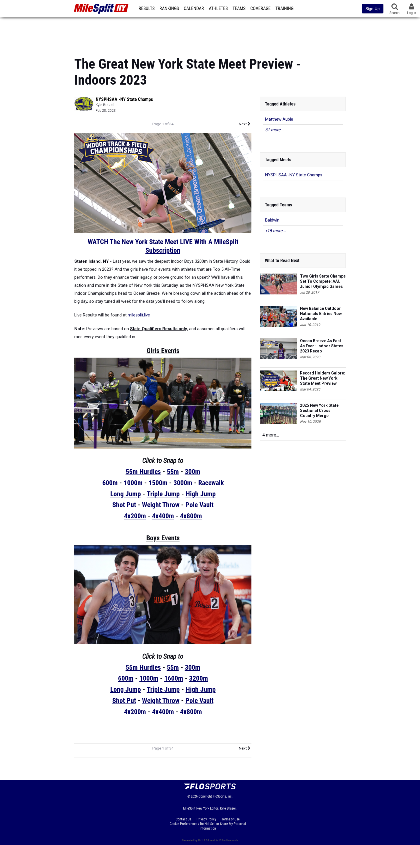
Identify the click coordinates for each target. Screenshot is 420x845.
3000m (182, 483)
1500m (158, 483)
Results (147, 8)
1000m (133, 483)
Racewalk (211, 483)
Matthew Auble (279, 119)
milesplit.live (139, 315)
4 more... (270, 435)
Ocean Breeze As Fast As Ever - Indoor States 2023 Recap (321, 345)
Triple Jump (163, 494)
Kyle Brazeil (105, 105)
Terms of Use (231, 819)
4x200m (135, 516)
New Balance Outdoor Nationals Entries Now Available (321, 313)
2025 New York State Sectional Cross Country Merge (319, 410)
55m (173, 472)
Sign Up (372, 8)
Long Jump (125, 494)
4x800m (191, 516)
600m (110, 483)
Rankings (169, 8)
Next (243, 124)
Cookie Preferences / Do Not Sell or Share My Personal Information (208, 826)
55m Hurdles (143, 472)
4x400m (163, 516)
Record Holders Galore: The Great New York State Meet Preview (322, 378)
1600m (173, 678)
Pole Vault (199, 505)
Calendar (194, 8)
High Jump (201, 494)
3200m (198, 678)
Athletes (218, 8)
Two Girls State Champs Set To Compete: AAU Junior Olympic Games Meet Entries (323, 281)
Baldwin (272, 220)
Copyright (205, 796)
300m (192, 472)
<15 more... (275, 230)
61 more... (274, 129)
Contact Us (183, 819)
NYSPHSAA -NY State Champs (124, 99)
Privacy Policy (206, 819)
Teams (239, 8)
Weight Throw (160, 505)
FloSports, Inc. (223, 796)
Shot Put (124, 505)
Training (284, 8)
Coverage (260, 8)
